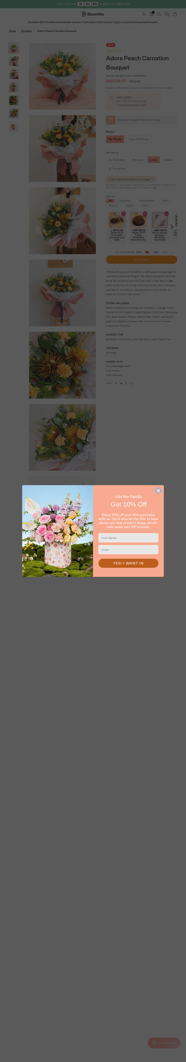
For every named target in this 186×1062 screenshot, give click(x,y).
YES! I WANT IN (128, 563)
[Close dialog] (158, 490)
